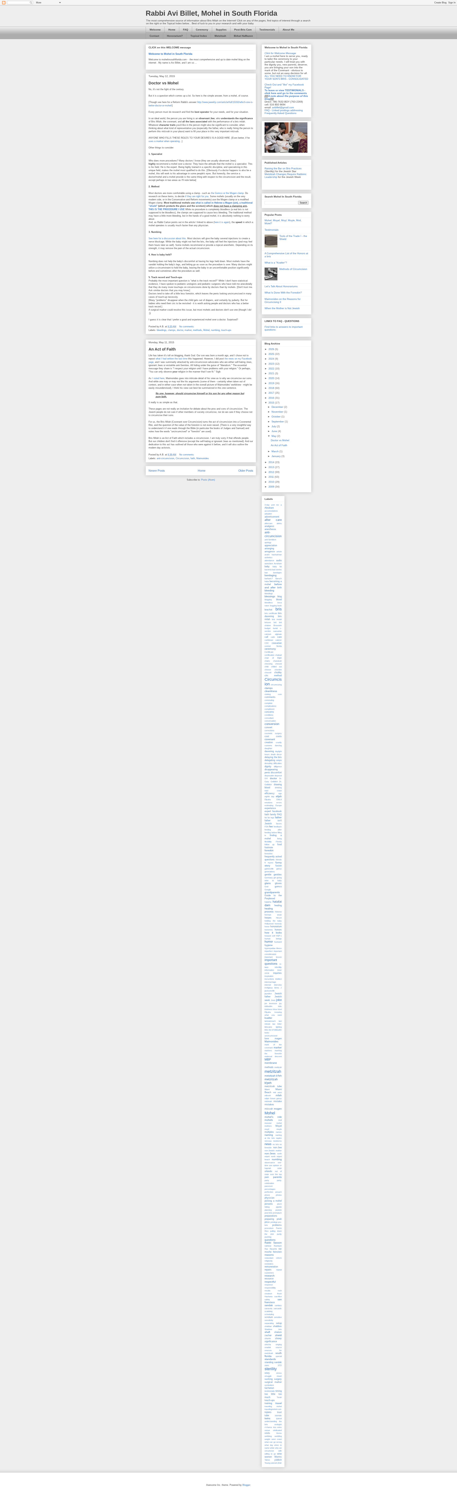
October (276, 416)
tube (267, 1415)
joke (279, 1000)
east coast (273, 791)
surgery (278, 1379)
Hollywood (269, 924)
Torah (279, 1397)
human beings (273, 939)
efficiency (270, 793)
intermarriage (270, 982)
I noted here (158, 378)
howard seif (270, 936)
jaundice (268, 994)
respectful (270, 1281)
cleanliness (271, 691)
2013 (271, 467)
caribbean (269, 640)
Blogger (246, 1485)
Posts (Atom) (208, 479)
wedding (278, 1436)
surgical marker (273, 1382)
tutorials (278, 1415)
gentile (268, 874)
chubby (278, 672)
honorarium (276, 926)
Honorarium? (175, 35)
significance (271, 1341)
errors (279, 802)
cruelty (279, 742)
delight (279, 760)
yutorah (273, 1463)
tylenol (279, 1418)
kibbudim (268, 1006)
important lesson (273, 957)
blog (279, 596)
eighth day (269, 796)
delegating (270, 760)
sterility (271, 1369)
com (280, 694)
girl (274, 878)
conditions (269, 715)
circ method (273, 675)
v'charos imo (270, 1427)
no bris (276, 1144)
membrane (271, 1062)
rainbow (268, 1246)
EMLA (279, 799)
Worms (278, 1457)
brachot (268, 609)
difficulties (277, 763)
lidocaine (268, 1027)
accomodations (271, 511)
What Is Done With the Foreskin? (283, 292)
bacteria (268, 570)
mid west (277, 1092)
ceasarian (277, 643)
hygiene (269, 945)
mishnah (268, 1101)
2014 (271, 462)
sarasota (268, 1308)
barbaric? (269, 578)
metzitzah (273, 1071)
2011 (271, 476)
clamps (171, 330)
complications (270, 706)
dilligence (278, 766)
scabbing (268, 1311)
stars (267, 1365)
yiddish (278, 1460)
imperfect (269, 951)
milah (279, 1095)
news (268, 1144)
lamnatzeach (270, 1021)
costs (279, 736)
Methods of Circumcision (293, 269)
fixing (279, 839)
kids (280, 1006)
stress (279, 1373)
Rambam (278, 1246)
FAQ (185, 29)
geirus (279, 869)
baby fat (277, 566)
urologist (278, 1424)
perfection (269, 1192)
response (269, 1285)
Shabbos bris (273, 1329)
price (267, 1222)
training (268, 1403)
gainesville (269, 869)
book (279, 606)
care (279, 637)
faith (192, 458)
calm (273, 637)
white (272, 1448)
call (266, 637)
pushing (268, 1237)
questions (270, 1239)
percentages (270, 1189)
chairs (267, 661)
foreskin (269, 850)
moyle (279, 1129)
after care (273, 520)
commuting (269, 700)
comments (270, 697)
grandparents (272, 892)
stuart (279, 1376)
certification (269, 655)
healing (278, 905)
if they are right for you (197, 196)
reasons (269, 1254)
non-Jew (277, 1147)
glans (268, 883)
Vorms (279, 1433)
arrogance (270, 551)
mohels (269, 1119)
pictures (269, 1204)
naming (269, 1134)
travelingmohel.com (273, 1409)
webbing (268, 1436)
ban (266, 573)
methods (197, 330)
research (270, 1275)
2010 (271, 481)
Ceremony (202, 29)
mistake (277, 1101)
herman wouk (273, 915)
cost (267, 736)
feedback (278, 827)
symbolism (269, 1385)
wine (279, 1454)
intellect (278, 979)
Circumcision (182, 458)
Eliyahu (268, 799)
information (269, 970)
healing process (269, 910)
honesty (278, 924)
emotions (268, 802)
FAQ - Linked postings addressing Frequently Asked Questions (284, 112)
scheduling (269, 1314)
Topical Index (198, 35)
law (273, 1024)
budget (267, 628)
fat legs (271, 817)
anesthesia (270, 529)
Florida (279, 842)
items (276, 988)
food (279, 844)
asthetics (268, 557)
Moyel (278, 1126)
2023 (271, 363)
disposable (269, 776)
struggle (268, 1376)
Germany (269, 878)
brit (275, 622)
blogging (268, 599)
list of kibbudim (275, 1030)
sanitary (278, 1305)
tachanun (269, 1388)
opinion (276, 1165)
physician (269, 1198)
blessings (270, 596)
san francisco (273, 1301)
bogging (273, 606)
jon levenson (271, 1003)
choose (268, 670)
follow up (269, 844)
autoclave (269, 563)
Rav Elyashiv (271, 1249)
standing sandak (273, 1362)
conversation (270, 721)
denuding (268, 763)
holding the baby (273, 921)
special (279, 1356)
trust (279, 1412)
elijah (279, 796)
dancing (278, 745)
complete (268, 703)
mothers (268, 1126)
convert (268, 727)
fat (266, 817)
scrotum (269, 1317)
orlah (279, 1168)
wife (280, 1451)
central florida (273, 646)
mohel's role (273, 1116)
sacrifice (278, 1296)
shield (278, 1335)
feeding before (271, 832)
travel (278, 1403)
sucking (269, 1379)
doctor (180, 330)
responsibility (270, 1288)
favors (279, 824)
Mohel (206, 330)
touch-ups (226, 330)
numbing (215, 330)
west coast (277, 1439)
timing (278, 1391)
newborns (277, 1141)
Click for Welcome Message (280, 53)
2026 (271, 349)
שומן (280, 1463)
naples (279, 1138)
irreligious (269, 988)
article (279, 551)
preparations (271, 1216)
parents (277, 1177)
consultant (269, 718)
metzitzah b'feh (273, 1075)
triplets (268, 1412)
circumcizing (276, 685)
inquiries (277, 973)
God (266, 886)
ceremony (270, 648)
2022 (271, 368)
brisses (268, 622)
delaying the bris (273, 757)
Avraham (278, 563)
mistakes (269, 1104)
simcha (268, 1344)
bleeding (269, 590)
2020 (271, 378)
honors (278, 929)
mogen (278, 1108)
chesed (278, 664)
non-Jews (270, 1153)
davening (269, 751)
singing (279, 1344)
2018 (271, 388)
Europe (278, 805)
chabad (278, 655)
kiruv (275, 1009)
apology (268, 542)
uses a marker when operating (164, 141)
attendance (269, 560)
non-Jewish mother (273, 1151)
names (279, 1132)
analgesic (269, 526)
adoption (268, 514)
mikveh (268, 1095)
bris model (277, 619)
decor (279, 754)
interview (278, 985)
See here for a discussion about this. (168, 238)
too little (270, 1394)
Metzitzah (220, 35)
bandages (277, 573)
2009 (271, 486)
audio (279, 560)
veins (279, 1427)
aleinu (279, 523)
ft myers (269, 863)
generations (270, 872)
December (278, 406)
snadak (268, 1347)
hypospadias (270, 948)
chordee (278, 670)
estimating (269, 805)
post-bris (268, 1213)
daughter (268, 748)
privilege (274, 1222)
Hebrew (278, 912)
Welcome (155, 29)
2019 (271, 383)
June (275, 431)
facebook (277, 811)
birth (279, 587)
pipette (279, 1207)
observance (270, 1162)
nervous (268, 1141)
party (267, 1180)
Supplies (221, 29)
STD (280, 1365)
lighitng (279, 1027)
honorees (269, 930)
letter (279, 1024)
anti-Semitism (270, 540)
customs (268, 745)
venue (267, 1430)
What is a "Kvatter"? (276, 262)
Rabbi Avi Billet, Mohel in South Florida (211, 13)
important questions (271, 961)
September (278, 421)
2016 (271, 397)
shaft (267, 1332)
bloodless (269, 603)
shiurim (268, 1338)
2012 (271, 472)
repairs (268, 1269)
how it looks (273, 932)
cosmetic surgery (273, 733)
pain (267, 1177)
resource (269, 1278)
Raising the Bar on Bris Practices (283, 168)
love (267, 1038)
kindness (268, 1009)
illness (279, 948)
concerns (269, 712)
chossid (268, 672)
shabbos (277, 1326)
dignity (268, 766)
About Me (288, 29)
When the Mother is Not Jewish (282, 308)
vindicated (277, 1430)
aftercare (268, 523)
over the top (276, 1174)
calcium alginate (273, 634)
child (266, 667)
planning (268, 1210)
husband (278, 942)
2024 (271, 358)
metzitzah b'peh (271, 1081)
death (273, 754)
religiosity (269, 1261)
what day (269, 1445)
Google (268, 890)
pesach (278, 1192)
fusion (278, 865)
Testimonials (267, 29)
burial (275, 628)
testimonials (270, 1391)
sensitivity (269, 1320)
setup (279, 1323)
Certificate (269, 652)
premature (277, 1213)
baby (267, 566)
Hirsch (279, 918)
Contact (154, 35)
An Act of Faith (162, 349)
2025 (271, 353)
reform (279, 1258)
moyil (267, 1129)
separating (269, 1323)
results (267, 1291)
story (267, 1373)
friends (279, 860)
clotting (268, 694)
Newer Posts (157, 470)
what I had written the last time (171, 358)
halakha (268, 902)
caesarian (277, 631)
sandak (269, 1305)
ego (280, 793)
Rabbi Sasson (273, 1242)
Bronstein (277, 625)
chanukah (277, 661)
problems (277, 1225)
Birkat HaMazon (243, 35)
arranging (269, 548)
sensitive (278, 1317)
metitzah (278, 1067)
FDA (266, 827)
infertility (278, 967)
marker (188, 330)
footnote (269, 847)
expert (268, 811)
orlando (268, 1171)
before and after (273, 586)
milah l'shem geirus (273, 1098)
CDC (267, 643)
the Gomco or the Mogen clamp (227, 193)
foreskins (269, 853)
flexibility (268, 842)
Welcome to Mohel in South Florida (170, 53)
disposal (278, 776)
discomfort (276, 772)
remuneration (271, 1266)
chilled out (276, 667)
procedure (269, 1228)
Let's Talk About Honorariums (281, 286)
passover (269, 1186)
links (266, 1030)
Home (171, 29)
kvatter (268, 1017)
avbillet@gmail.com (283, 107)
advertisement (272, 517)
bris (278, 609)
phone (267, 1195)
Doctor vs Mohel (164, 83)
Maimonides (202, 458)
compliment (269, 709)
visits (267, 1433)
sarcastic (278, 1308)
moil (280, 1120)
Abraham (269, 508)
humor (269, 941)
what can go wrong (273, 1442)
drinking (278, 787)
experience (270, 808)
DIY (266, 778)
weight (267, 1439)
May (274, 436)
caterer (278, 640)
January (276, 456)
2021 (271, 373)
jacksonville (270, 991)
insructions (269, 979)
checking (268, 664)
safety (267, 1299)
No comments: (187, 326)
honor (267, 926)
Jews (273, 1000)
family (273, 814)
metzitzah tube (273, 1086)
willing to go (270, 1454)
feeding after (273, 830)
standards (270, 1359)
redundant (269, 1258)
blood (279, 599)
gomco (278, 886)
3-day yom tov (272, 505)
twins (267, 1418)
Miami (267, 1089)
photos (279, 1195)
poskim (278, 1210)
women (268, 1457)
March (275, 451)
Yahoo (267, 1460)
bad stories (277, 570)
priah (279, 1219)
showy (278, 1338)
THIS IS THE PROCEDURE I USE (167, 209)
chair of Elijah (273, 658)
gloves (278, 883)
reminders (269, 1264)
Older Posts (245, 470)
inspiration (269, 976)
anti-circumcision (165, 458)
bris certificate (271, 613)
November (278, 411)
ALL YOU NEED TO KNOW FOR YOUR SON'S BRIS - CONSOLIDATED (286, 77)
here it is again (221, 222)
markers (268, 1050)
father (278, 817)
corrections (269, 730)
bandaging (271, 575)
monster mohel (273, 1123)
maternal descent (273, 1056)
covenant (270, 739)
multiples (269, 1132)
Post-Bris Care (243, 29)
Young (267, 1463)
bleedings (162, 330)
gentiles (278, 874)
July (274, 426)
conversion (272, 724)
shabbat (268, 1326)
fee (271, 826)
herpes (268, 918)
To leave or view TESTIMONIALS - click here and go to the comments (286, 92)
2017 (271, 392)
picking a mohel (273, 1201)
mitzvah (269, 1109)
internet (268, 985)
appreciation (271, 545)
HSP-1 (279, 936)
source (279, 1347)
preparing (269, 1219)
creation (269, 742)
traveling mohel (273, 1406)
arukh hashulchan (273, 555)
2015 (271, 402)
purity (279, 1234)
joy (280, 1003)
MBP (268, 1059)
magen (278, 1038)
